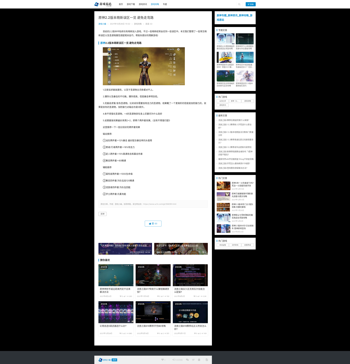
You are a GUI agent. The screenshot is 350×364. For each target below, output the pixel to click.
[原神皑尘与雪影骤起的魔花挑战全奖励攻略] (223, 215)
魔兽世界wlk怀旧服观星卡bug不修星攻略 (236, 159)
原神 (102, 43)
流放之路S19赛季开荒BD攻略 (151, 326)
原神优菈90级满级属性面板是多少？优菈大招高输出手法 (245, 66)
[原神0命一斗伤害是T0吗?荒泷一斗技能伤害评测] (223, 183)
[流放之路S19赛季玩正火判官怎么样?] (190, 312)
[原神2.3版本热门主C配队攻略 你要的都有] (223, 204)
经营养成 (247, 245)
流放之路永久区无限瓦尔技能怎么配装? (189, 290)
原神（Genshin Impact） (236, 101)
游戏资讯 (143, 4)
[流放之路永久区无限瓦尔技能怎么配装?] (190, 275)
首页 (121, 4)
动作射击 (235, 245)
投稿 (252, 4)
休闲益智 (222, 245)
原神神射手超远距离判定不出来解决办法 (115, 290)
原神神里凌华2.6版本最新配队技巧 (244, 84)
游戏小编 (102, 24)
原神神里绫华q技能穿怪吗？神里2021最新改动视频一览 (225, 66)
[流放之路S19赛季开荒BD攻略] (153, 312)
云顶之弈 (222, 101)
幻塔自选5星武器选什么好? (113, 326)
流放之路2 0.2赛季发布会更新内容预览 (235, 147)
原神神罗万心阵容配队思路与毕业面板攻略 (245, 47)
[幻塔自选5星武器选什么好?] (115, 312)
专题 (165, 4)
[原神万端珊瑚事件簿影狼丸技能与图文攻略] (223, 193)
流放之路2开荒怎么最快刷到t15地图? (234, 163)
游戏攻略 (155, 4)
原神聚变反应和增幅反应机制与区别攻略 (225, 84)
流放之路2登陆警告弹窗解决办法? (232, 168)
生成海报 (178, 360)
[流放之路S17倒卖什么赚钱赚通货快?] (153, 275)
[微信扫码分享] (187, 360)
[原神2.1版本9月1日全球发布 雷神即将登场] (223, 226)
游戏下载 (131, 4)
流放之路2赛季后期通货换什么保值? (233, 120)
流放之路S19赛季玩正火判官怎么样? (190, 327)
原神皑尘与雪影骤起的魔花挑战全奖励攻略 (225, 47)
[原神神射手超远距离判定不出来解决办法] (115, 275)
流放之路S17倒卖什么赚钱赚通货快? (153, 290)
